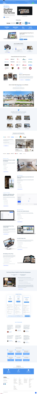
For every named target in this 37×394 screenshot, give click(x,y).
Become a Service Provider (15, 389)
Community (30, 381)
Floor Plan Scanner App (15, 380)
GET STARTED (7, 17)
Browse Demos (21, 39)
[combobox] (2, 393)
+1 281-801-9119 (27, 1)
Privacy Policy (30, 387)
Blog (29, 382)
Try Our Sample (25, 39)
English (2, 393)
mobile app (9, 52)
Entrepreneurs (20, 382)
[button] (31, 1)
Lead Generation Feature (25, 380)
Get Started (10, 301)
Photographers (20, 380)
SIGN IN (33, 1)
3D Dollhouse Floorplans (25, 382)
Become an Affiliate (15, 388)
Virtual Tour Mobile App (15, 382)
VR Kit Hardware (15, 386)
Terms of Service (30, 386)
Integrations (30, 384)
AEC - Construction (20, 383)
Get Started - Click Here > (20, 249)
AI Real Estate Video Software (16, 383)
